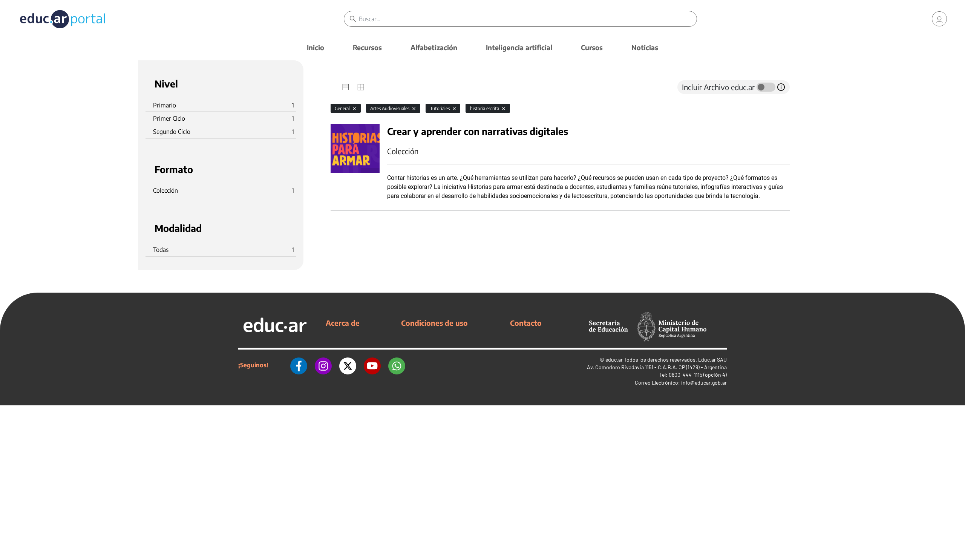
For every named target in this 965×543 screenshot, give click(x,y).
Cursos (592, 47)
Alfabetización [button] (434, 47)
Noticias (644, 47)
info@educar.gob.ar (704, 382)
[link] (939, 18)
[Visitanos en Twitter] (347, 365)
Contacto (526, 322)
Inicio (315, 47)
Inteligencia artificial (519, 47)
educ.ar (614, 359)
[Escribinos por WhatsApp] (396, 365)
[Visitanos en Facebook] (298, 365)
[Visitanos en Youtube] (372, 365)
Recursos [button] (367, 47)
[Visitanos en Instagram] (323, 365)
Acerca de (343, 322)
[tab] (345, 87)
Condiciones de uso (434, 322)
